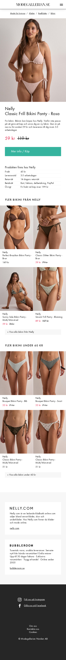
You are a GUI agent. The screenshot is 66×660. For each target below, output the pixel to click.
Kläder (32, 13)
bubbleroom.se (17, 568)
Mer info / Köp (20, 151)
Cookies (33, 632)
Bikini (53, 13)
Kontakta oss (33, 629)
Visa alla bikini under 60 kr (22, 475)
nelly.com (14, 528)
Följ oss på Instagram (34, 599)
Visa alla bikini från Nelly (21, 332)
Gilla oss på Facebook (35, 606)
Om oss (33, 626)
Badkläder (42, 13)
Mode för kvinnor (17, 13)
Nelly (10, 109)
